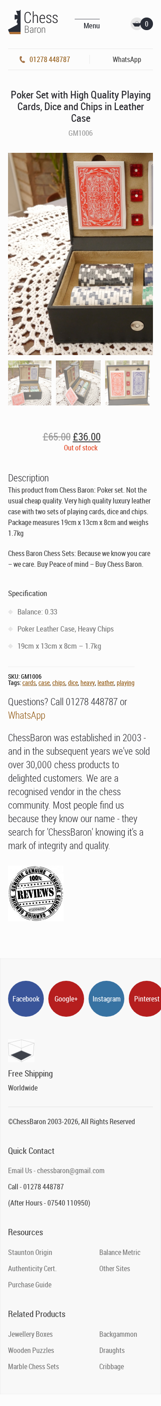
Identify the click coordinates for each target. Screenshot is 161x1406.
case (44, 682)
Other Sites (114, 1268)
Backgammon (118, 1334)
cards (29, 682)
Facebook (26, 999)
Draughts (112, 1350)
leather (105, 682)
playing (126, 682)
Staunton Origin (30, 1252)
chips (58, 682)
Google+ (66, 999)
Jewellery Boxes (30, 1334)
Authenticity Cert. (32, 1268)
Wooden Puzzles (31, 1350)
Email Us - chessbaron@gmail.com (56, 1170)
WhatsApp (26, 714)
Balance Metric (119, 1252)
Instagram (107, 999)
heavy (87, 682)
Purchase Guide (29, 1285)
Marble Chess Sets (33, 1366)
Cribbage (111, 1366)
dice (73, 682)
